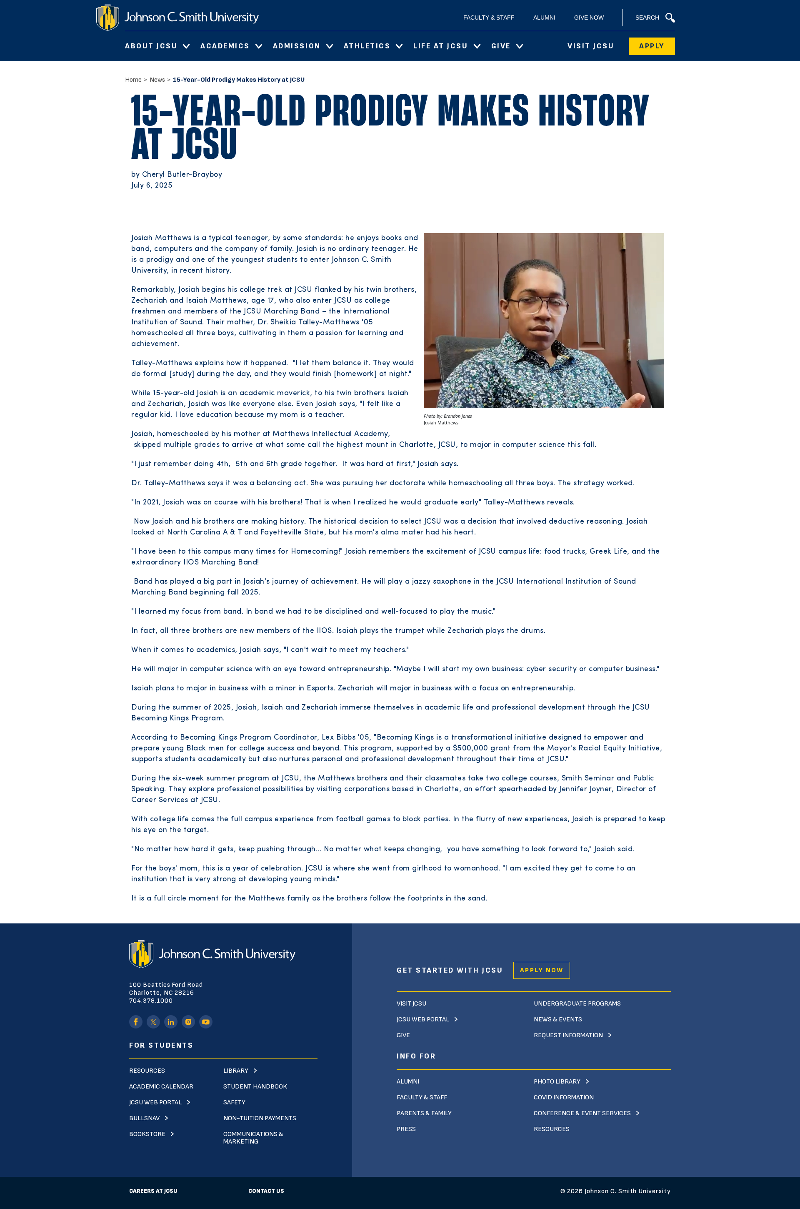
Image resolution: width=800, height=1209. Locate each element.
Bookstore (147, 1134)
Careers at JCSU (153, 1190)
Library (235, 1071)
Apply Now (541, 970)
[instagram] (188, 1021)
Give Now (589, 17)
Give (501, 46)
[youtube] (205, 1021)
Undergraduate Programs (577, 1004)
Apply (652, 46)
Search (647, 17)
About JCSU (151, 46)
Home (133, 80)
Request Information (568, 1035)
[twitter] (153, 1021)
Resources (147, 1071)
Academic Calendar (161, 1087)
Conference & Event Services (582, 1113)
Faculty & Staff (489, 17)
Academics (225, 46)
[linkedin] (171, 1021)
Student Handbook (255, 1087)
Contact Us (266, 1190)
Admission (297, 46)
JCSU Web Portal (155, 1102)
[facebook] (135, 1021)
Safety (234, 1102)
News (157, 80)
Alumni (544, 17)
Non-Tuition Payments (259, 1118)
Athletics (367, 46)
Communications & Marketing (253, 1138)
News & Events (558, 1019)
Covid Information (564, 1097)
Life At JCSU (440, 46)
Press (406, 1129)
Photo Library (557, 1082)
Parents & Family (424, 1113)
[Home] (177, 17)
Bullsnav (144, 1118)
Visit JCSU (591, 46)
